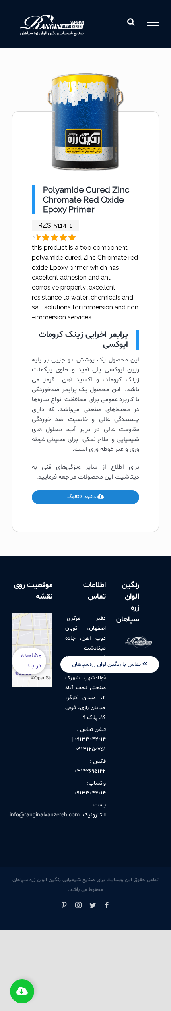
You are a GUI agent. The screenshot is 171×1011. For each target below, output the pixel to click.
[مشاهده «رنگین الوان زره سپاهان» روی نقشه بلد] (32, 650)
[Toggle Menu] (153, 22)
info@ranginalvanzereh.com (45, 815)
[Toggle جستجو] (131, 22)
